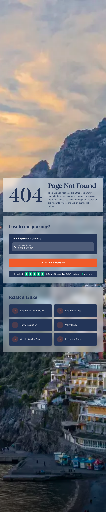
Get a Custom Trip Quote (53, 262)
